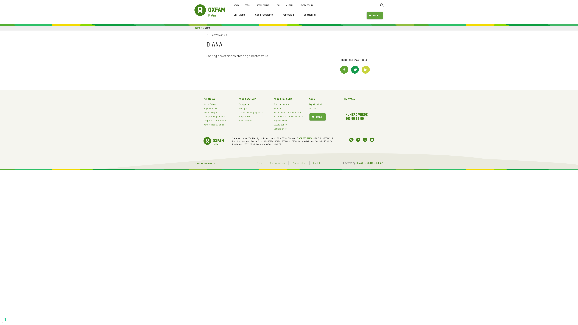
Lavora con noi (306, 5)
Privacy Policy (299, 163)
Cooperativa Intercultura (215, 121)
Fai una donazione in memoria (288, 117)
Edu (278, 5)
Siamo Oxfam (210, 105)
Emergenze (244, 105)
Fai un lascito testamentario (287, 113)
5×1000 (312, 109)
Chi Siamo (240, 15)
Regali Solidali (263, 5)
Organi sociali (210, 109)
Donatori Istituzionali (214, 125)
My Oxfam (350, 99)
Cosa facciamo (264, 15)
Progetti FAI (244, 117)
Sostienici (310, 15)
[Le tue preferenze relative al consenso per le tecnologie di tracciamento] (5, 320)
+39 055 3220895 (307, 139)
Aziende (290, 5)
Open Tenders (245, 121)
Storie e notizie (277, 163)
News (236, 5)
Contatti (317, 163)
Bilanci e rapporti (212, 113)
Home (197, 28)
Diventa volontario (282, 105)
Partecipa (288, 15)
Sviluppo (243, 109)
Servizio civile (280, 129)
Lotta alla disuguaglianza (251, 113)
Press (248, 5)
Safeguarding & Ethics (214, 117)
